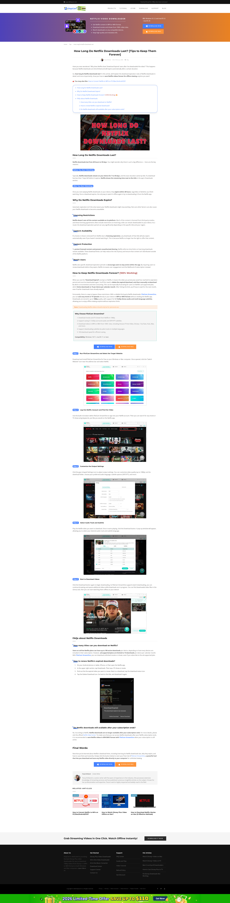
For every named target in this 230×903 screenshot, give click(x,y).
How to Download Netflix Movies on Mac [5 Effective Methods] (143, 813)
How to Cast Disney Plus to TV (153, 869)
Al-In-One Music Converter (99, 863)
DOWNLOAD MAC (127, 346)
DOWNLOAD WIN (106, 346)
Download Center (96, 866)
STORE (133, 8)
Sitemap (106, 888)
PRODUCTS (112, 8)
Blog (128, 60)
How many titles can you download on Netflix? (96, 102)
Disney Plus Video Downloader (100, 857)
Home (65, 44)
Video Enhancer (124, 888)
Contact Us (94, 873)
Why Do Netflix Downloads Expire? (88, 91)
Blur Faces (143, 888)
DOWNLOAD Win (155, 26)
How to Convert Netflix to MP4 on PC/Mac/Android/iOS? (107, 81)
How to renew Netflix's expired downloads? (95, 106)
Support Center (95, 870)
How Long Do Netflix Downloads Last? (90, 88)
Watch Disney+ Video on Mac (152, 857)
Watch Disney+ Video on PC (152, 861)
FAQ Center (120, 857)
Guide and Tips (121, 861)
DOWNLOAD (143, 8)
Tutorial (123, 8)
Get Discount (120, 875)
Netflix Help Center (89, 735)
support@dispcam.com (71, 2)
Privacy (100, 888)
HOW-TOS (75, 795)
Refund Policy (121, 870)
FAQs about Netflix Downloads (87, 99)
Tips (70, 44)
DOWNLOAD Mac (155, 31)
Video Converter (115, 888)
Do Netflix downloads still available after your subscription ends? (102, 109)
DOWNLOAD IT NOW (155, 838)
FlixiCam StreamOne (83, 655)
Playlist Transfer (134, 888)
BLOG (164, 8)
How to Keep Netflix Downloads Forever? (91, 95)
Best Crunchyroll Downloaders (153, 865)
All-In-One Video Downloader (100, 860)
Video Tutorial (121, 866)
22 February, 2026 (118, 60)
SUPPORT (155, 8)
